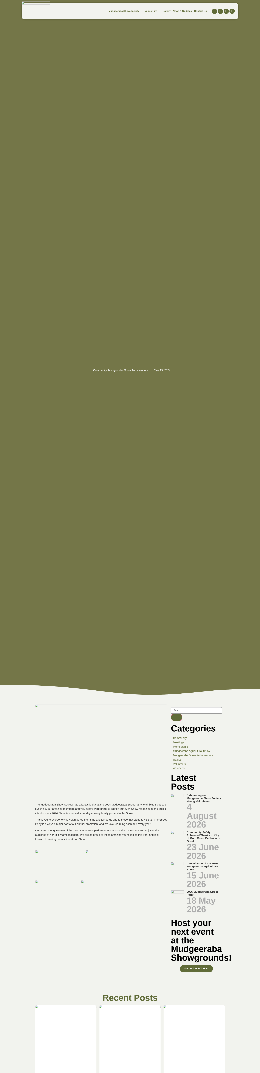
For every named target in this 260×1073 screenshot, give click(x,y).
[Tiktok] (232, 11)
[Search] (176, 717)
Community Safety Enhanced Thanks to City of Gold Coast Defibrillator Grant (203, 837)
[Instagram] (220, 11)
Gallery (167, 11)
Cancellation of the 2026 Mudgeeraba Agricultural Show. (202, 866)
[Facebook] (214, 11)
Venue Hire (151, 11)
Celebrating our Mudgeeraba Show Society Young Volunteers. (204, 798)
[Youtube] (226, 11)
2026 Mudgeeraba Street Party (202, 893)
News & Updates (182, 11)
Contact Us (200, 11)
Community (100, 370)
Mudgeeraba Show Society (123, 11)
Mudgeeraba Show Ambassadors (128, 370)
